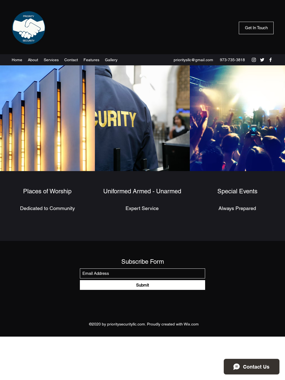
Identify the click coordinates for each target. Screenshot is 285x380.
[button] (256, 28)
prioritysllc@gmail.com (193, 60)
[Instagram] (254, 60)
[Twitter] (262, 60)
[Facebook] (270, 60)
